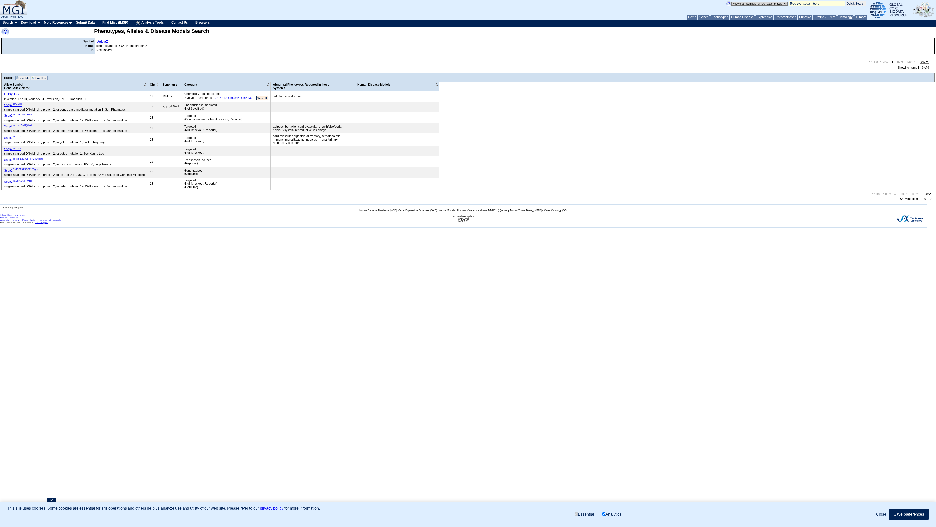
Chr (152, 84)
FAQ (20, 16)
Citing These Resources (12, 215)
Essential (586, 514)
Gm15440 (220, 98)
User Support (41, 222)
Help (13, 16)
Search (8, 22)
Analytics (613, 514)
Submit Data (85, 22)
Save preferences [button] (909, 514)
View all (262, 98)
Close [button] (881, 514)
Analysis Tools (152, 22)
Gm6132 (247, 98)
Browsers (202, 22)
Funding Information (10, 217)
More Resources (56, 22)
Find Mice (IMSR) (115, 22)
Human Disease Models (373, 84)
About (4, 16)
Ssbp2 (102, 41)
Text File (24, 78)
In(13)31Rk (11, 94)
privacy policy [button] (271, 508)
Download (28, 22)
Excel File (40, 78)
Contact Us (179, 22)
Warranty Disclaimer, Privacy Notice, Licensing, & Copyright (30, 220)
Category (190, 84)
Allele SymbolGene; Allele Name (17, 86)
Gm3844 (234, 98)
